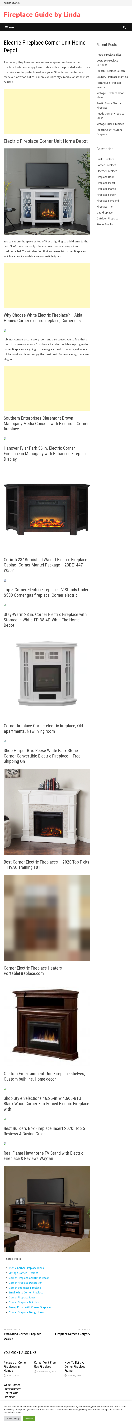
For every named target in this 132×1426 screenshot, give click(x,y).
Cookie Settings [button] (12, 1418)
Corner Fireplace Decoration (25, 1282)
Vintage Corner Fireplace (23, 1273)
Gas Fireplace (105, 212)
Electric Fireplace (107, 171)
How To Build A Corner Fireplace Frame (75, 1367)
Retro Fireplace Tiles (109, 54)
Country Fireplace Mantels (112, 77)
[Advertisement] (47, 111)
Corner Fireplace (106, 165)
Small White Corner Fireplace (26, 1292)
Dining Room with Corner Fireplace (30, 1307)
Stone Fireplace (106, 224)
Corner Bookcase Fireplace (25, 1287)
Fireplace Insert (106, 183)
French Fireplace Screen (111, 71)
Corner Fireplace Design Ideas (26, 1312)
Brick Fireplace (105, 159)
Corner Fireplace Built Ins (24, 1302)
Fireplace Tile (105, 206)
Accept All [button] (29, 1418)
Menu (12, 27)
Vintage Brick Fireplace (110, 124)
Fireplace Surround (108, 200)
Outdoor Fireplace (107, 218)
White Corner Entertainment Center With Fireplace (12, 1391)
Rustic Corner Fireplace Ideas (26, 1268)
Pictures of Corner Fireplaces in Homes (15, 1367)
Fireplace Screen (106, 194)
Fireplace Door (105, 177)
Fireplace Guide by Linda (42, 14)
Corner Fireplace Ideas (22, 1297)
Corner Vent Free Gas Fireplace (45, 1364)
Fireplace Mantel (106, 189)
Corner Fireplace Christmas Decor (29, 1278)
